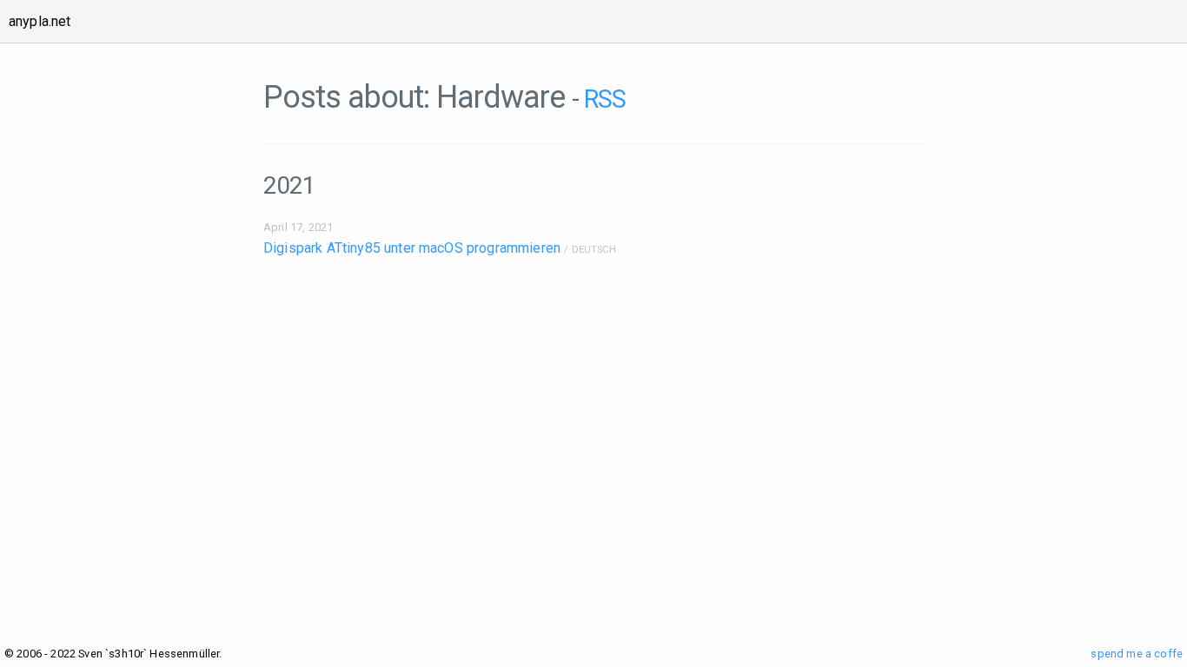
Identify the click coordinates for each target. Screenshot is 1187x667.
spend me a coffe (1137, 653)
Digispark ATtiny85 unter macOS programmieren (411, 248)
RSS (605, 99)
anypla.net (40, 21)
